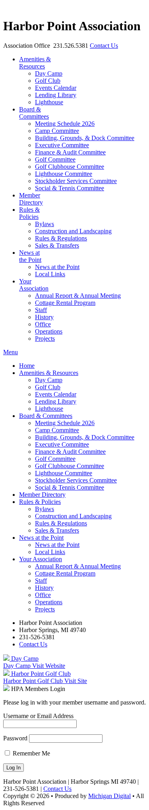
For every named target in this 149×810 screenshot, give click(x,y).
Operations (48, 331)
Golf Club (47, 80)
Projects (45, 338)
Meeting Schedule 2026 (65, 123)
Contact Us (104, 45)
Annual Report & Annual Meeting (78, 295)
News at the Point (30, 256)
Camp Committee (57, 130)
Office (43, 324)
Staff (41, 309)
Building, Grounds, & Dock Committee (84, 138)
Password (15, 738)
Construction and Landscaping (73, 231)
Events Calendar (55, 87)
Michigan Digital (109, 795)
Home (27, 365)
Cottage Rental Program (65, 302)
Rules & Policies (29, 213)
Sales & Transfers (57, 245)
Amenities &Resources (35, 63)
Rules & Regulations (61, 238)
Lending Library (55, 95)
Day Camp (48, 73)
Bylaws (44, 224)
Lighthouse (49, 102)
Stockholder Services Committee (76, 181)
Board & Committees (34, 113)
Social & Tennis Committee (69, 188)
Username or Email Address (38, 715)
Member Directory (31, 199)
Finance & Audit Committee (70, 152)
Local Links (50, 274)
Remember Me (30, 753)
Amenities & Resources (48, 372)
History (44, 317)
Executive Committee (62, 145)
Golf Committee (55, 159)
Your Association (33, 285)
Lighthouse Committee (63, 173)
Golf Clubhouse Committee (69, 166)
